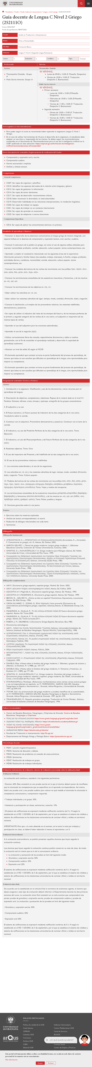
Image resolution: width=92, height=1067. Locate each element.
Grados (16, 12)
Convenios (27, 1038)
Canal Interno (28, 1028)
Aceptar (40, 1063)
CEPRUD (26, 1031)
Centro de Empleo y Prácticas (65, 1048)
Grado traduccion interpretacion (31, 12)
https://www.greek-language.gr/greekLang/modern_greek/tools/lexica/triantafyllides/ (33, 725)
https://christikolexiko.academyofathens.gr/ (60, 721)
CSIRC (25, 1044)
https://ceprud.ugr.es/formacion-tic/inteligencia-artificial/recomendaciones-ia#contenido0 (40, 144)
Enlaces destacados (33, 1018)
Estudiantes (9, 12)
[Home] (12, 3)
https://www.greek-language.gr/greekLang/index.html (56, 718)
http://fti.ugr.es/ (47, 733)
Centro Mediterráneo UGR (64, 1028)
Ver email (48, 71)
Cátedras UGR (28, 1035)
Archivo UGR (28, 1041)
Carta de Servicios (60, 1031)
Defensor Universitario (62, 1025)
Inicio (3, 12)
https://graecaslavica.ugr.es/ (61, 736)
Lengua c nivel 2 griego (50, 12)
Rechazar (51, 1063)
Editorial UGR (28, 1048)
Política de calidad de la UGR (33, 1025)
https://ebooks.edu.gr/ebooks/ (36, 730)
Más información (11, 1060)
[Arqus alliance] (10, 1038)
